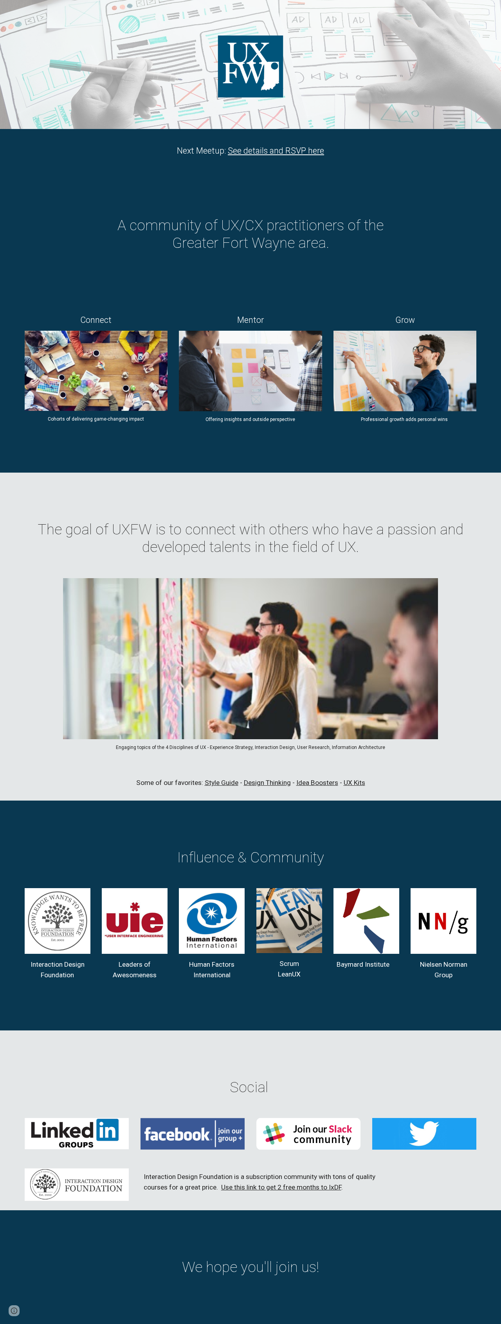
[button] (14, 1310)
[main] (250, 150)
